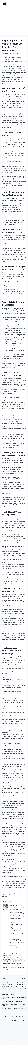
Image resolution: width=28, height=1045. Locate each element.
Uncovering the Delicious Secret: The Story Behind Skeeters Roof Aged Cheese (7, 983)
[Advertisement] (14, 20)
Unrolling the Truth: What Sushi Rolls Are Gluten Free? (12, 1001)
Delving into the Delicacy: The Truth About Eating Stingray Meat (14, 1008)
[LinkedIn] (15, 947)
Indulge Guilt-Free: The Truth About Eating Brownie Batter (13, 1013)
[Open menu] (25, 3)
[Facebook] (12, 947)
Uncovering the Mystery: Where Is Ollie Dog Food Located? (13, 954)
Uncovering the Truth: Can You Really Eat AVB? (11, 1011)
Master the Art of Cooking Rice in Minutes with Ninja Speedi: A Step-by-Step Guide (13, 968)
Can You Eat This (16, 53)
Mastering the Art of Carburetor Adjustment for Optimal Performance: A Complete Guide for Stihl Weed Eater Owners (14, 963)
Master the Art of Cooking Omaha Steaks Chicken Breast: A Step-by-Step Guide (21, 983)
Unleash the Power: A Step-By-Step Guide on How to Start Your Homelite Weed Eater (13, 958)
